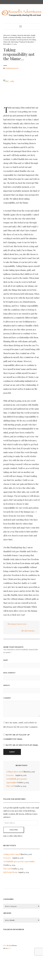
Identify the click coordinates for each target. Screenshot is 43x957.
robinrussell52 (12, 68)
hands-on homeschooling (12, 37)
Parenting (32, 40)
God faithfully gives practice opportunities (19, 861)
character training (10, 35)
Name (5, 660)
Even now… (10, 775)
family (33, 35)
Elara (5, 945)
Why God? (10, 786)
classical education (23, 35)
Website (6, 685)
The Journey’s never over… (17, 624)
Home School (27, 37)
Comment (7, 698)
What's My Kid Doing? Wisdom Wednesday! (18, 42)
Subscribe (14, 830)
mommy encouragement (19, 40)
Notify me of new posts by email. (22, 745)
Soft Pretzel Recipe (10, 872)
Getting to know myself (14, 772)
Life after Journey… (28, 631)
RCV (9, 948)
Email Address (9, 673)
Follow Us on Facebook (13, 929)
